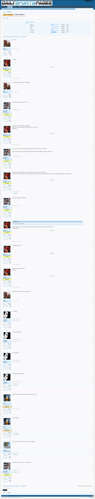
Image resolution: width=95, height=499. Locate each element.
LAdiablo (5, 320)
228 (10, 143)
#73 (91, 320)
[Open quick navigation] (91, 11)
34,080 (10, 324)
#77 (91, 408)
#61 (91, 49)
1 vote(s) (63, 24)
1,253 (10, 327)
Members (20, 6)
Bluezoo (5, 68)
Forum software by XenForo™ (11, 497)
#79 (91, 452)
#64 (91, 109)
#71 (91, 287)
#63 (91, 91)
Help (86, 495)
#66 (91, 156)
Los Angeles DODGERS (12, 16)
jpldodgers (5, 110)
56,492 (10, 433)
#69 (91, 241)
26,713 (10, 454)
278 (10, 413)
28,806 (10, 73)
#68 (91, 205)
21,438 (10, 117)
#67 (91, 191)
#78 (91, 432)
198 (10, 97)
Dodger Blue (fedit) (5, 495)
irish (13, 193)
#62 (91, 78)
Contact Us (82, 495)
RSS (92, 495)
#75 (91, 362)
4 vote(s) (63, 32)
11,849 (10, 52)
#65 (91, 144)
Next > (25, 36)
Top (90, 495)
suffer (7, 18)
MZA (20, 16)
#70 (91, 264)
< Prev (8, 36)
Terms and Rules (90, 497)
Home (5, 6)
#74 (91, 341)
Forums (15, 6)
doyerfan (14, 434)
